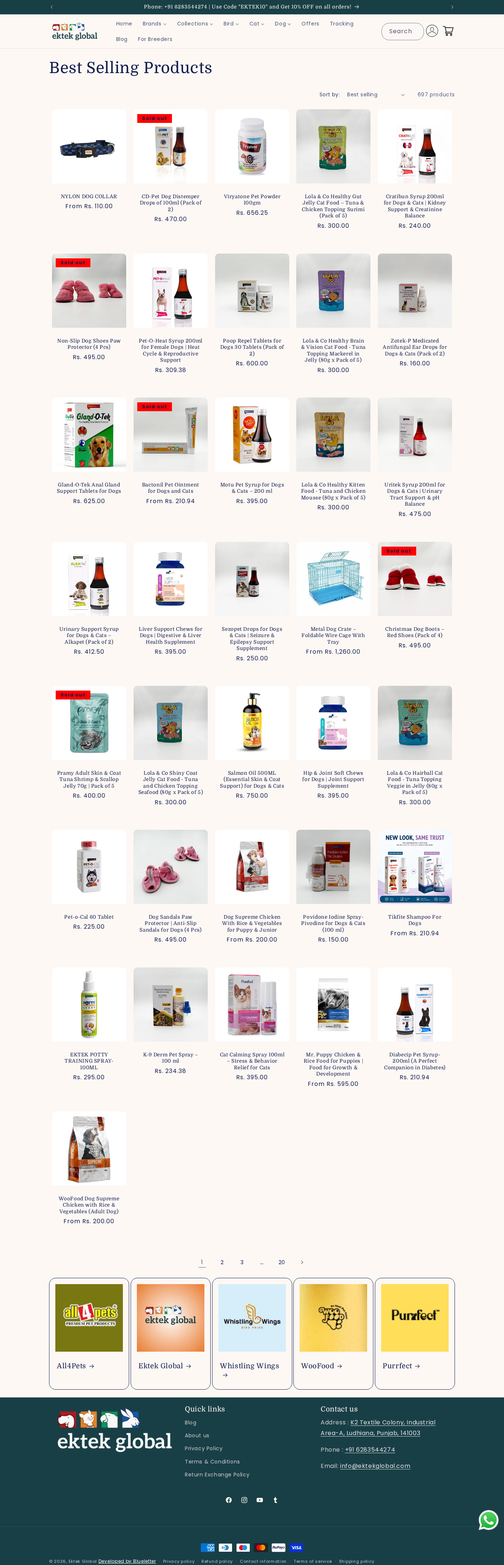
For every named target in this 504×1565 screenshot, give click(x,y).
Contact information (263, 1561)
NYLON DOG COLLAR (89, 196)
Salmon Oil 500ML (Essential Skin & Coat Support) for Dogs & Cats (252, 779)
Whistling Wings (249, 1366)
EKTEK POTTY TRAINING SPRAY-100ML (89, 1061)
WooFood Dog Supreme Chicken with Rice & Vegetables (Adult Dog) (89, 1205)
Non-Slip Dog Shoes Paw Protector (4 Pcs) (89, 344)
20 (282, 1262)
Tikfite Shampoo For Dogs (415, 920)
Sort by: (330, 94)
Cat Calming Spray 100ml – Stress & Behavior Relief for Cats (252, 1061)
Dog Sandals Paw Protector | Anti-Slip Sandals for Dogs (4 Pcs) (170, 923)
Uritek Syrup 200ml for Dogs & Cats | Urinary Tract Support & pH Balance (414, 494)
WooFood (317, 1366)
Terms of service (313, 1561)
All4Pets (71, 1366)
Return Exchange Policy (217, 1474)
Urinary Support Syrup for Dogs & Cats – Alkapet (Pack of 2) (89, 635)
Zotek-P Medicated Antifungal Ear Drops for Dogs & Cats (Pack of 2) (415, 347)
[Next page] (302, 1262)
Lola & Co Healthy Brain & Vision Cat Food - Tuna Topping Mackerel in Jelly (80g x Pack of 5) (333, 350)
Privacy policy (179, 1561)
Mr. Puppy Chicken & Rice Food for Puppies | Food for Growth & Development (333, 1064)
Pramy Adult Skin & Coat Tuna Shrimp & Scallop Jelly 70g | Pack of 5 (89, 779)
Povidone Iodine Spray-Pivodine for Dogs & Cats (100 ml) (333, 923)
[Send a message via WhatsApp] (488, 1520)
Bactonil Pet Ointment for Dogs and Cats (170, 488)
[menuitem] (124, 23)
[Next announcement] (452, 7)
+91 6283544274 (370, 1449)
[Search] (415, 31)
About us (197, 1435)
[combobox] (403, 31)
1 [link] (202, 1262)
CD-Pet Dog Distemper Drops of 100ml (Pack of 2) (170, 203)
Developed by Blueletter (127, 1561)
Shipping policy (356, 1561)
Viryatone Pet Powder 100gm (252, 200)
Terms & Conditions (212, 1461)
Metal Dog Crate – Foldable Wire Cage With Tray (334, 635)
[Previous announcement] (52, 7)
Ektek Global (160, 1366)
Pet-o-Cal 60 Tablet (89, 917)
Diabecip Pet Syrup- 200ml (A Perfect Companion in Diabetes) (415, 1061)
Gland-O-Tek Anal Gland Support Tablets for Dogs (89, 488)
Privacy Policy (203, 1448)
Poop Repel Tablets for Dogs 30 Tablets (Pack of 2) (252, 347)
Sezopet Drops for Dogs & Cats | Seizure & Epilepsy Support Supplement (252, 638)
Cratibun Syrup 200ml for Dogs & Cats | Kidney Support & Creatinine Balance (415, 206)
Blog (190, 1422)
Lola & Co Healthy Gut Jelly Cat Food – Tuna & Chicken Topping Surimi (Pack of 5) (333, 206)
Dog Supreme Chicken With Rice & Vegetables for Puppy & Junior (252, 923)
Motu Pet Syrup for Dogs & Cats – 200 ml (252, 488)
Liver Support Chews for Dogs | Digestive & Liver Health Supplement (171, 635)
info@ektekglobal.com (375, 1466)
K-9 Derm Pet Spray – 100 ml (170, 1058)
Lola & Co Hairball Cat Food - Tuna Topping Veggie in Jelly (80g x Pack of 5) (415, 782)
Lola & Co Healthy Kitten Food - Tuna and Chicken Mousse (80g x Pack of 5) (333, 491)
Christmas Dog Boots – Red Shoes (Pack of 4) (414, 632)
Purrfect (397, 1366)
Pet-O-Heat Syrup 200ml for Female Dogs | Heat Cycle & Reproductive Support (171, 350)
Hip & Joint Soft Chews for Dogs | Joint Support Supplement (334, 779)
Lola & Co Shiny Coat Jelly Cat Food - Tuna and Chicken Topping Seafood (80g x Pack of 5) (170, 782)
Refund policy (217, 1561)
